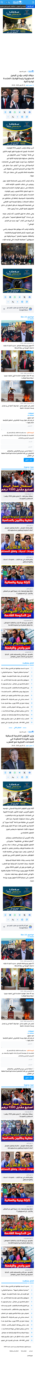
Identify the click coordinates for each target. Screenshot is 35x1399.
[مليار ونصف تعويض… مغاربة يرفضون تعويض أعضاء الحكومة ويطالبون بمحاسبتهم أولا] (17, 517)
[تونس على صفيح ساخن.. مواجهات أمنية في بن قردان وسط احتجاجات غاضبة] (17, 394)
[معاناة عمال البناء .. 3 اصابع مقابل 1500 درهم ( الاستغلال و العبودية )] (17, 485)
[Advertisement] (17, 51)
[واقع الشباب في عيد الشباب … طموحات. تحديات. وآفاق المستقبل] (17, 549)
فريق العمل (30, 1355)
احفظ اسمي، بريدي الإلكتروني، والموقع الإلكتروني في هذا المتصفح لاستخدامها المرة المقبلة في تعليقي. (17, 453)
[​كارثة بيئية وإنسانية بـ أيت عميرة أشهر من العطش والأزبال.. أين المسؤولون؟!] (17, 580)
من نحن (31, 1351)
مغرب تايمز (29, 85)
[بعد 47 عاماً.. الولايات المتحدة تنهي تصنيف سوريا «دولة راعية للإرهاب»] (17, 364)
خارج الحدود (22, 71)
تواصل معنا (23, 1351)
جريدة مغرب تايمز (12, 1346)
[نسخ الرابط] (27, 117)
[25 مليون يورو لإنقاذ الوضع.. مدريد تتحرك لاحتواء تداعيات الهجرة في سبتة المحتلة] (17, 334)
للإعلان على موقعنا (14, 1351)
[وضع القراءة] (5, 112)
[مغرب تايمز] (17, 2)
